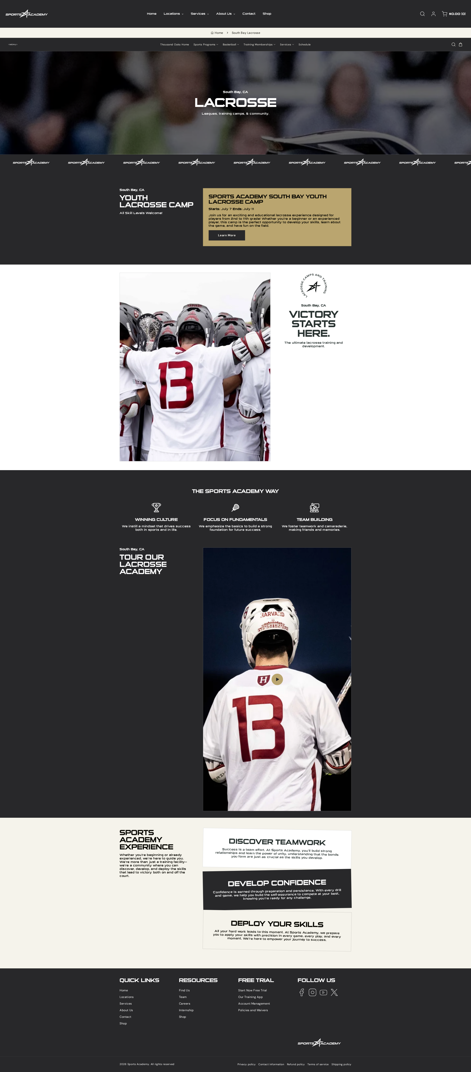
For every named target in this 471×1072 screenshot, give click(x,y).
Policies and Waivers (253, 1010)
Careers (184, 1003)
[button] (422, 14)
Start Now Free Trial (252, 990)
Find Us (184, 990)
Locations (127, 997)
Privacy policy (247, 1064)
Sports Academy (138, 1064)
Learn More (227, 235)
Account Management (254, 1003)
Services (126, 1003)
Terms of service (318, 1064)
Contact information (271, 1064)
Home (219, 33)
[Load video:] (277, 679)
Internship (186, 1010)
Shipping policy (341, 1064)
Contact (125, 1017)
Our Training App (250, 997)
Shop (123, 1023)
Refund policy (296, 1064)
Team (183, 997)
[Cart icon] (460, 44)
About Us (126, 1010)
